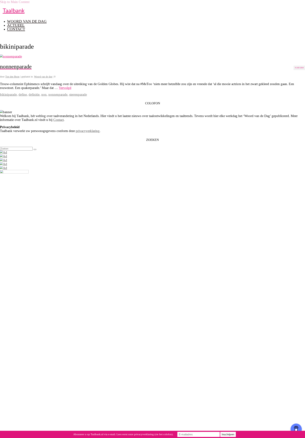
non (44, 94)
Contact (58, 120)
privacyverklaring (88, 131)
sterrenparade (78, 94)
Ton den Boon (12, 76)
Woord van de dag (43, 76)
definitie (34, 94)
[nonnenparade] (11, 56)
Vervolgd (65, 88)
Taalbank (14, 10)
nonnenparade (57, 94)
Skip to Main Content (14, 2)
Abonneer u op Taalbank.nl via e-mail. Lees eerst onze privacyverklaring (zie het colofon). (123, 434)
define (23, 94)
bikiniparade (8, 94)
